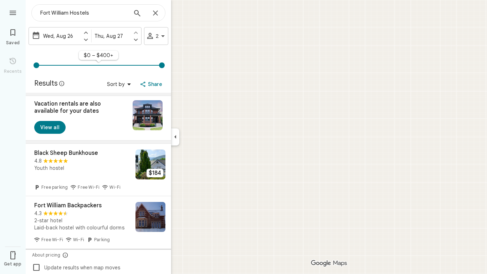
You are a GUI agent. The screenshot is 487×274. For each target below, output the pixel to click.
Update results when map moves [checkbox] (76, 267)
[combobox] (83, 13)
